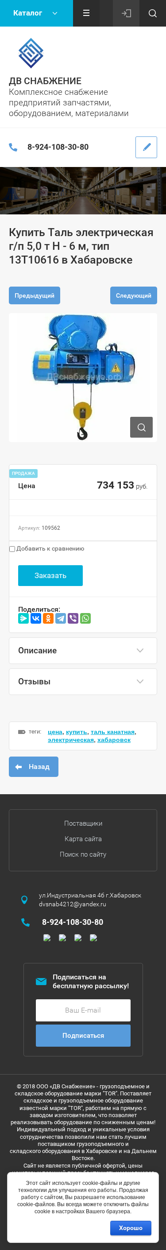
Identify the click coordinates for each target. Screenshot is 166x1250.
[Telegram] (60, 618)
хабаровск (114, 739)
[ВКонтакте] (36, 618)
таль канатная (113, 731)
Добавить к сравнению (49, 548)
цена (55, 731)
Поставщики (83, 823)
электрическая (71, 739)
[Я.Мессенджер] (23, 618)
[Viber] (73, 618)
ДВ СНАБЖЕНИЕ (45, 81)
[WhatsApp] (85, 618)
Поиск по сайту (83, 854)
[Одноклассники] (48, 618)
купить (76, 731)
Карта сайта (83, 839)
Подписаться (83, 1036)
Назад (39, 766)
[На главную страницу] (31, 53)
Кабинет (126, 13)
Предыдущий (34, 295)
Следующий (133, 295)
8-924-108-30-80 (58, 146)
